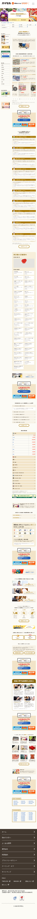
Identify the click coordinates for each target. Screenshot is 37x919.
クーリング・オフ (8, 866)
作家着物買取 (2, 69)
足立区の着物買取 (23, 813)
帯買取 (2, 75)
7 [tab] (26, 99)
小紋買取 (2, 71)
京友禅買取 (2, 73)
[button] (23, 262)
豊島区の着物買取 (15, 818)
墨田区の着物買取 (30, 818)
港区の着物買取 (15, 819)
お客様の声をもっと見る (24, 246)
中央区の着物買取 (23, 820)
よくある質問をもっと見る (23, 425)
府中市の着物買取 (23, 819)
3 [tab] (18, 99)
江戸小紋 (14, 437)
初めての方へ (6, 837)
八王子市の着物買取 (23, 814)
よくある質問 (6, 843)
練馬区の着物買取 (30, 812)
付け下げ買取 (2, 79)
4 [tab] (20, 99)
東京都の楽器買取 (30, 803)
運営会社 (5, 849)
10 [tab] (32, 99)
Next (33, 89)
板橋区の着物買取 (15, 814)
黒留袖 (13, 449)
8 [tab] (28, 99)
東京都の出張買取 (15, 804)
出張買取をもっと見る (23, 620)
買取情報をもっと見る (23, 106)
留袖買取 (2, 77)
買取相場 (13, 26)
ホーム (4, 832)
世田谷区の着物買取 (23, 812)
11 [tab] (34, 99)
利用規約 (5, 855)
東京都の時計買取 (15, 803)
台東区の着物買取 (30, 819)
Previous (15, 89)
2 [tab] (16, 99)
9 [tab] (30, 99)
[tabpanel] (24, 89)
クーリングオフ (28, 601)
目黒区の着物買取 (23, 818)
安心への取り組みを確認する (29, 652)
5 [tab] (22, 99)
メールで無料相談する (24, 119)
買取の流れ (21, 26)
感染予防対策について (5, 27)
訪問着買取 (2, 67)
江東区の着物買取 (30, 814)
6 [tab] (24, 99)
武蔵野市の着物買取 (16, 812)
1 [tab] (14, 99)
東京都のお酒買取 (23, 803)
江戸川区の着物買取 (31, 813)
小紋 (13, 444)
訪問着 (13, 439)
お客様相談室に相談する (18, 652)
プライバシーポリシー (9, 860)
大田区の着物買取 (15, 813)
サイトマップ (6, 872)
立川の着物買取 (15, 820)
